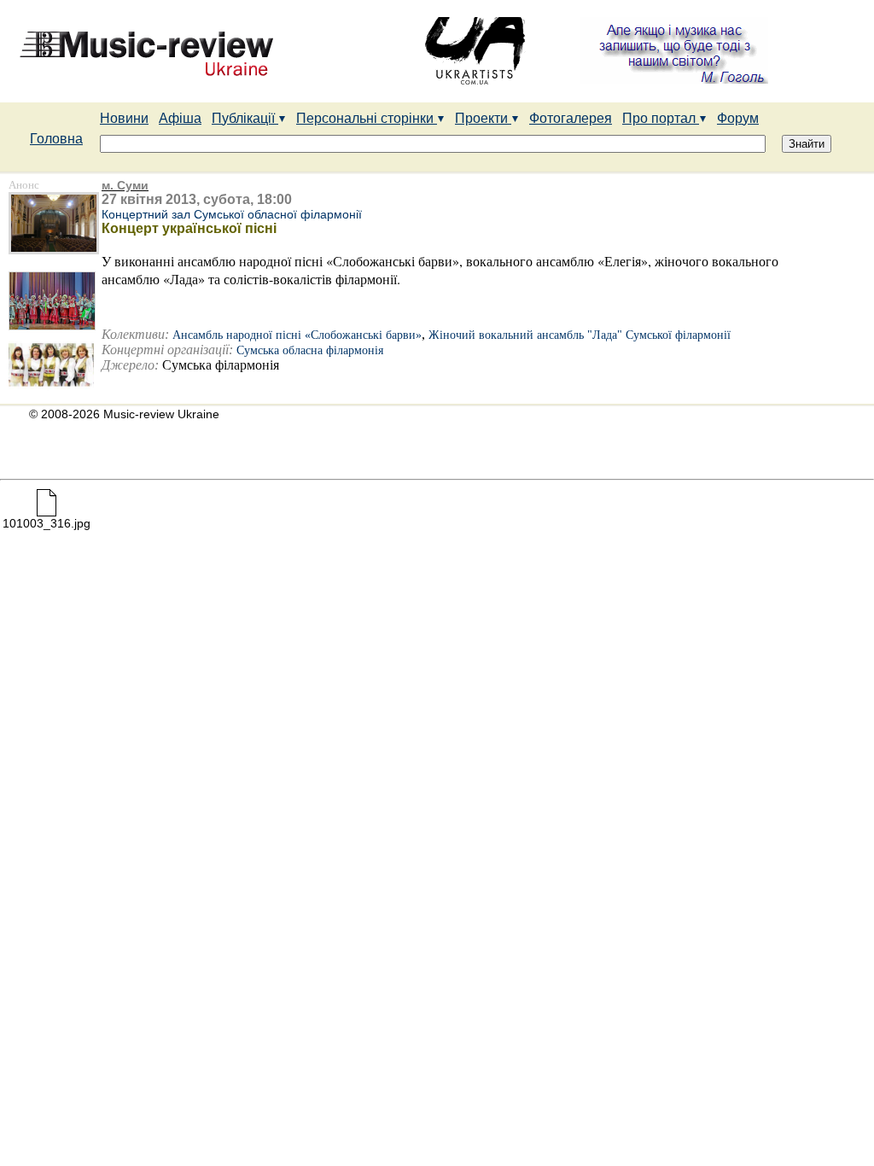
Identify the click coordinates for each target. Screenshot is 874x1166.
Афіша (180, 118)
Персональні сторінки (366, 118)
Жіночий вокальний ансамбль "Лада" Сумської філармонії (579, 335)
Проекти (483, 118)
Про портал (660, 118)
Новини (124, 118)
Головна (56, 138)
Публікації (245, 118)
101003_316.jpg (46, 523)
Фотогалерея (570, 118)
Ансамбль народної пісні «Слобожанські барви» (297, 335)
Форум (738, 118)
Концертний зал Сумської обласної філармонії (232, 214)
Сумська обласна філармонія (309, 350)
